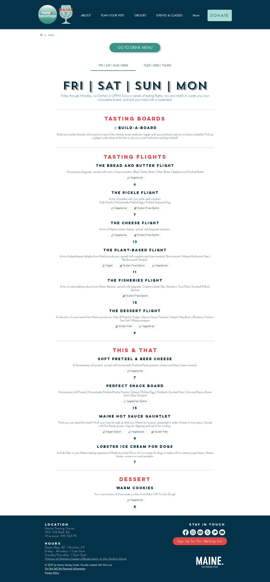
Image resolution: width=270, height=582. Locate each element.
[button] (86, 15)
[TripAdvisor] (200, 532)
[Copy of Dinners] (41, 35)
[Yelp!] (208, 532)
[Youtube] (222, 532)
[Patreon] (215, 532)
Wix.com (107, 565)
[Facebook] (186, 532)
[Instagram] (193, 532)
